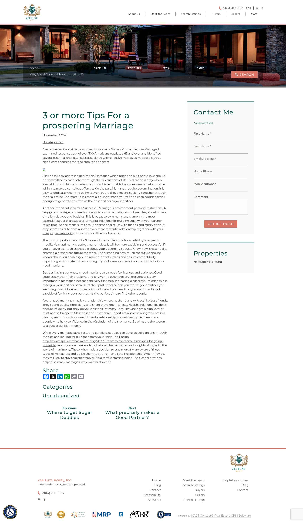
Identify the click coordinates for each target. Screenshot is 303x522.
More (254, 14)
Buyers (215, 14)
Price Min (100, 68)
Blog (157, 485)
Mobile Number (205, 184)
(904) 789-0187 (233, 8)
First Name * (202, 133)
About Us (134, 14)
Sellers (235, 14)
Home (156, 480)
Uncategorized (53, 142)
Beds (166, 68)
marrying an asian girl (58, 233)
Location (34, 68)
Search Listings (191, 14)
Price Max (134, 68)
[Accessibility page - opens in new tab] (164, 516)
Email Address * (205, 158)
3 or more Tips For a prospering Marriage (88, 120)
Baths (200, 68)
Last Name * (202, 146)
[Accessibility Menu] (10, 512)
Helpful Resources (235, 480)
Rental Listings (194, 500)
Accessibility (152, 495)
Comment (201, 197)
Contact (155, 490)
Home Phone (203, 171)
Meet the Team (160, 14)
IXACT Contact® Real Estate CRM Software (221, 515)
